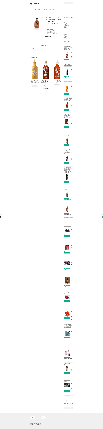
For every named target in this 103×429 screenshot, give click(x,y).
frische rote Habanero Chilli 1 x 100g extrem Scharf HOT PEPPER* (68, 308)
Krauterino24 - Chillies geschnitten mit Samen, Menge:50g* (67, 380)
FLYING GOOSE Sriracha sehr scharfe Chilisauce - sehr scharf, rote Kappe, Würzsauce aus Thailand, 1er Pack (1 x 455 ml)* (68, 151)
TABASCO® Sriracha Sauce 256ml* (67, 203)
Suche (72, 17)
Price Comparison (32, 48)
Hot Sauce (35, 12)
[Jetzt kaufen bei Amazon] (67, 232)
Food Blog (32, 417)
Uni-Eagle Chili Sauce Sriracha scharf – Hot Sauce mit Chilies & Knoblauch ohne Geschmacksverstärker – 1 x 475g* (68, 48)
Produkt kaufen (48, 36)
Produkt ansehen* (67, 235)
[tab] (34, 46)
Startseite (32, 12)
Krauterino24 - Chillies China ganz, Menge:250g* (67, 259)
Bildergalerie (32, 53)
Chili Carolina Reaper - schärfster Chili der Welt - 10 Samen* (67, 292)
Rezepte (43, 417)
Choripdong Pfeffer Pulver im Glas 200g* (67, 364)
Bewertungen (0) (32, 50)
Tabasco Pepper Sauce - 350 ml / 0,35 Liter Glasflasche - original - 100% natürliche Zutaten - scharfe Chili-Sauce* (68, 82)
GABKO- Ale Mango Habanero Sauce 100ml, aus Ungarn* (67, 275)
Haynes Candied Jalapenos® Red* (67, 242)
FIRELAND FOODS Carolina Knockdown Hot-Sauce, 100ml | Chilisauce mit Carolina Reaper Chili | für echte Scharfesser (68, 403)
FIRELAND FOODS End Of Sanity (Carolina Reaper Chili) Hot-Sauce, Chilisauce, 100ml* (68, 99)
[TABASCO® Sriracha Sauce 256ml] (67, 211)
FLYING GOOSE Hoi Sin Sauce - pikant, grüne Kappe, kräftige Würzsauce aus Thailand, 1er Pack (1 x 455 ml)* (68, 66)
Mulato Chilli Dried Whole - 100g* (67, 227)
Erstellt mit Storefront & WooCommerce (35, 424)
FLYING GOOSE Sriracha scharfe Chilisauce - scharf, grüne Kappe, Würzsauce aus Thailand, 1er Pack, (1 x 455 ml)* (68, 188)
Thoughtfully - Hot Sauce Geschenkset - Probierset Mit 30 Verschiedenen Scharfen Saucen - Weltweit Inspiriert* (68, 116)
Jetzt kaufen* (66, 59)
